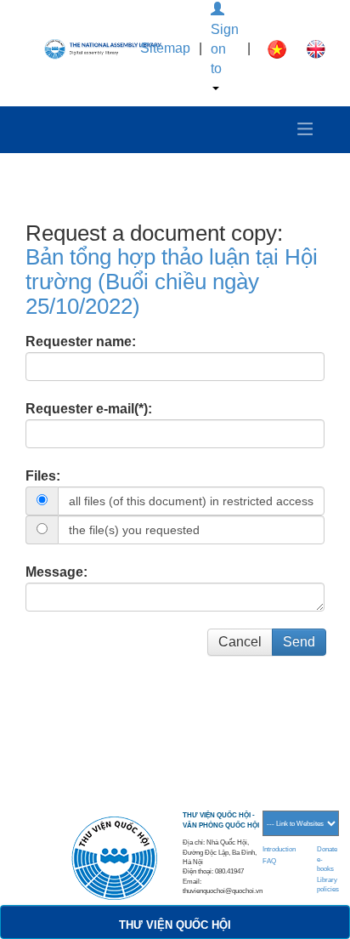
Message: (56, 572)
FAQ (269, 861)
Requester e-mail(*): (88, 408)
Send (299, 642)
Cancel (240, 642)
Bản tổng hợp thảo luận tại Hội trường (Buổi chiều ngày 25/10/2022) (171, 281)
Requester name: (80, 341)
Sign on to (225, 49)
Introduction (279, 849)
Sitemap (165, 48)
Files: (42, 476)
